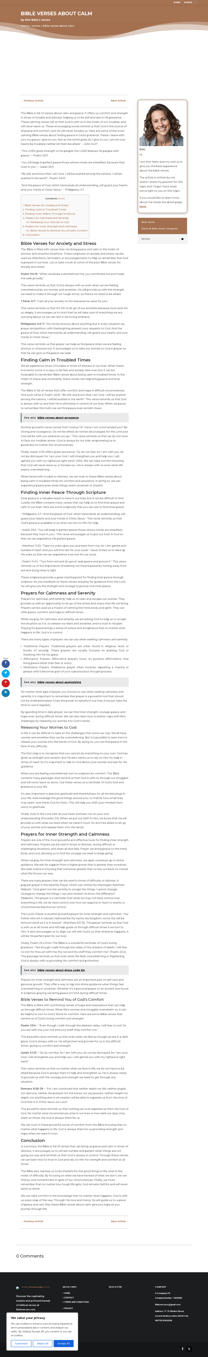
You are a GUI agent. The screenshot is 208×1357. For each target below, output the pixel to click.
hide (61, 198)
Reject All (42, 1343)
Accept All (64, 1343)
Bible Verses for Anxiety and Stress (45, 205)
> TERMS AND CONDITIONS (76, 1302)
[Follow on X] (189, 1348)
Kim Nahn (32, 19)
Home (177, 2)
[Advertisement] (104, 70)
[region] (42, 1332)
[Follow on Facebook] (182, 1348)
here (142, 206)
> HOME (66, 1293)
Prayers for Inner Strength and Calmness (50, 226)
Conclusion (31, 234)
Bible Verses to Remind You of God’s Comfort (56, 230)
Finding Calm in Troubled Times (44, 209)
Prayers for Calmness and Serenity (46, 217)
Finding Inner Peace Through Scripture (49, 213)
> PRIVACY (68, 1308)
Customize (21, 1343)
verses (188, 2)
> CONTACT (68, 1298)
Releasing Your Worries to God (47, 222)
